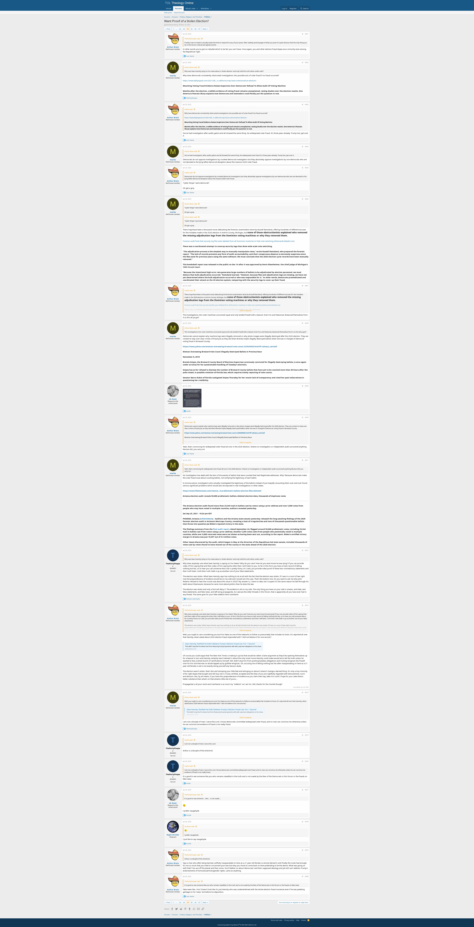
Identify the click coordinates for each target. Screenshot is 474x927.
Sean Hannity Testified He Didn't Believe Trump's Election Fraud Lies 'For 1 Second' (220, 643)
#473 (306, 605)
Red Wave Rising (172, 25)
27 (199, 29)
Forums (178, 8)
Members (205, 8)
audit (220, 529)
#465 (306, 168)
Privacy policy (289, 920)
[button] (197, 8)
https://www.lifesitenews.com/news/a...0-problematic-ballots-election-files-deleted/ (222, 491)
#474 (306, 692)
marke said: (188, 109)
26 (195, 29)
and (193, 599)
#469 (306, 386)
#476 (306, 761)
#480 (306, 876)
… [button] (176, 29)
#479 (306, 850)
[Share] (302, 34)
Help (297, 920)
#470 (306, 417)
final (215, 529)
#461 (306, 34)
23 (184, 29)
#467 (306, 286)
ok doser (173, 399)
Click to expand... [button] (246, 310)
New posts (168, 12)
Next (204, 29)
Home (168, 8)
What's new (190, 8)
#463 (306, 104)
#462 (306, 62)
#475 (306, 735)
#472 (306, 550)
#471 (306, 460)
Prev (168, 29)
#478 (306, 822)
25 (191, 29)
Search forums (179, 12)
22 (180, 29)
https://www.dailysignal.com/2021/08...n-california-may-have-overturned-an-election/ (219, 80)
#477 (306, 790)
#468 (306, 323)
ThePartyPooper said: (192, 39)
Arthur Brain (173, 47)
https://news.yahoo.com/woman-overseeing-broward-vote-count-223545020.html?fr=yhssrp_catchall (230, 346)
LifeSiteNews (206, 518)
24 (188, 29)
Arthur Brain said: (190, 67)
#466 (306, 199)
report (226, 529)
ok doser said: (189, 826)
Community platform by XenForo (237, 925)
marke (173, 75)
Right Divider (173, 834)
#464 (306, 147)
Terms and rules (276, 920)
